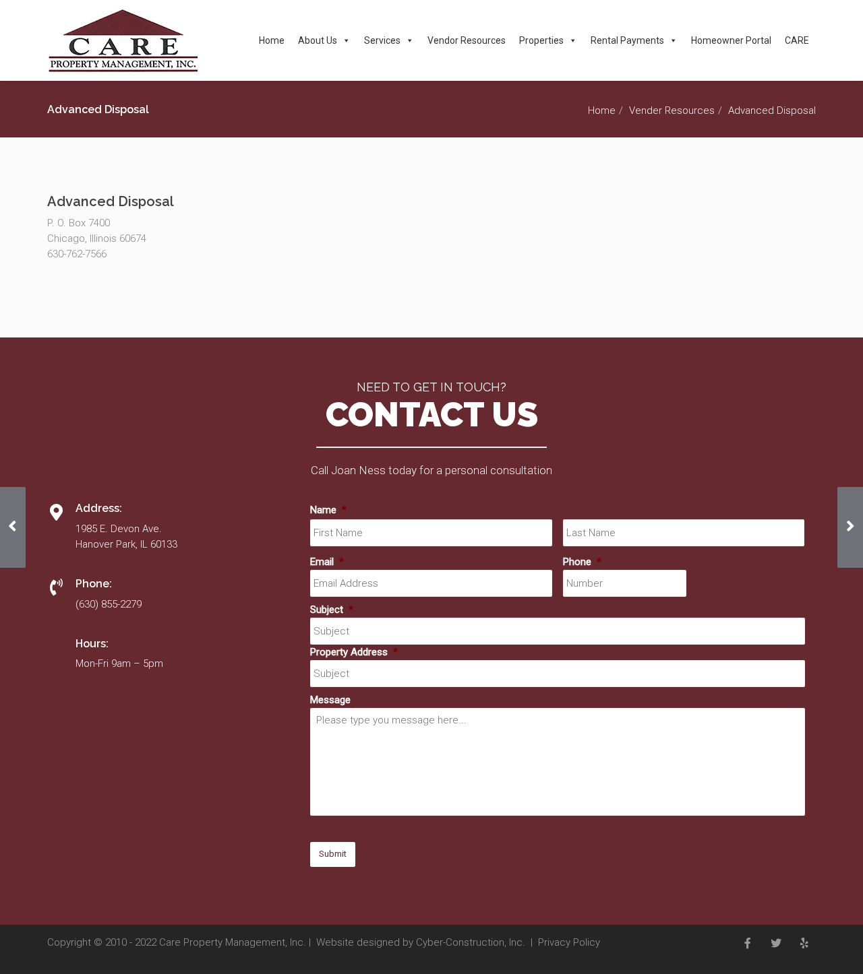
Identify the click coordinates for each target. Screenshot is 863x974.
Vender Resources (672, 110)
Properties (541, 40)
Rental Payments (627, 40)
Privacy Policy (569, 942)
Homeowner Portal (731, 40)
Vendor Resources (466, 40)
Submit (333, 854)
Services (382, 40)
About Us (317, 40)
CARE (797, 40)
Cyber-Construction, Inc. (470, 942)
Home (272, 40)
